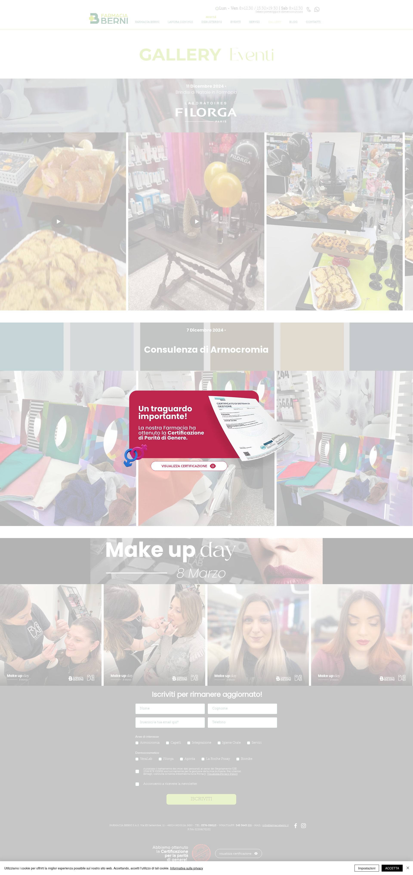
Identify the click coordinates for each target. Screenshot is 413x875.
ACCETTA (392, 868)
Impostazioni (366, 868)
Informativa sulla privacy (186, 868)
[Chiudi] (407, 868)
